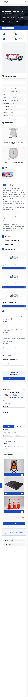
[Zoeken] (17, 2)
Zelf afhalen (19, 426)
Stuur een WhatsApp (9, 544)
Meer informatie (13, 397)
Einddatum (17, 435)
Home (3, 5)
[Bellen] (19, 2)
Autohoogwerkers (8, 5)
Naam (4, 400)
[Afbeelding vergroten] (14, 57)
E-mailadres (5, 412)
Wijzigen (23, 389)
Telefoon (5, 418)
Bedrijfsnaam (5, 406)
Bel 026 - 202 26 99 (15, 379)
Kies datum (8, 438)
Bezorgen (8, 426)
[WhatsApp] (22, 2)
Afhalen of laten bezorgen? (8, 423)
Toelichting (5, 443)
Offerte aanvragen (13, 523)
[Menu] (25, 2)
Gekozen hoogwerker (7, 389)
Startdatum (5, 435)
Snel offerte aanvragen (7, 28)
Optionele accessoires (8, 454)
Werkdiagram (20, 397)
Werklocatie (5, 429)
